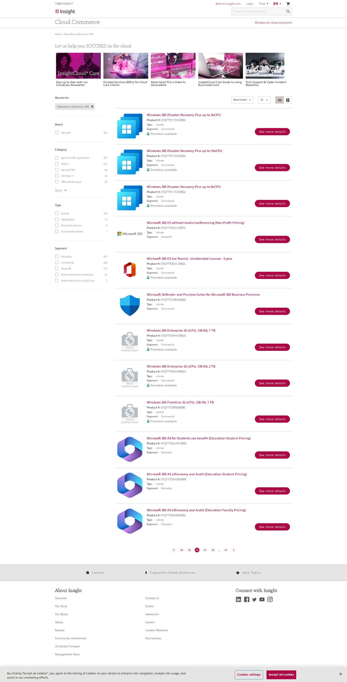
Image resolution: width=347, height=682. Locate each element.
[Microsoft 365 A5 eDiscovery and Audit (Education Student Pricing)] (130, 485)
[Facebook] (247, 599)
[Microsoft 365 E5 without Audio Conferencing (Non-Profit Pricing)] (130, 233)
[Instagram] (271, 599)
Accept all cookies (281, 674)
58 (213, 550)
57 (205, 550)
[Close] (340, 674)
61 (226, 550)
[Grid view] (288, 100)
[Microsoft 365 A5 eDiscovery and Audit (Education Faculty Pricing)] (130, 521)
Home (58, 34)
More (58, 190)
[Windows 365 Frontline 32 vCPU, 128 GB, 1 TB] (130, 413)
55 (189, 550)
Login (249, 3)
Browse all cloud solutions (273, 22)
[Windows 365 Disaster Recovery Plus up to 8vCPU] (130, 197)
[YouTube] (262, 599)
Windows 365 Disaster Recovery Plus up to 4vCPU (184, 115)
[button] (242, 100)
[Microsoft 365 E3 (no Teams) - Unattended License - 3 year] (130, 269)
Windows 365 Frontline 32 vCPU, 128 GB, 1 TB (180, 402)
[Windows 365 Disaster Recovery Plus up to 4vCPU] (130, 125)
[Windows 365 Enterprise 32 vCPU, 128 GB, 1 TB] (130, 341)
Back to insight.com (228, 3)
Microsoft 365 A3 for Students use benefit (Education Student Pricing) (199, 438)
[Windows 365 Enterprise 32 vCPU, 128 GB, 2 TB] (130, 377)
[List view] (280, 100)
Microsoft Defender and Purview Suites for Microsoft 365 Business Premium (203, 294)
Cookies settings (248, 674)
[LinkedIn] (239, 599)
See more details (272, 131)
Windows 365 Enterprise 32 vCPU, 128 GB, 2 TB (181, 366)
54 (181, 550)
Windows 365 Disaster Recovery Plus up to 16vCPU (184, 151)
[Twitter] (255, 599)
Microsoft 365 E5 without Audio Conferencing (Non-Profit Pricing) (195, 222)
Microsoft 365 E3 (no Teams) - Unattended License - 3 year (189, 258)
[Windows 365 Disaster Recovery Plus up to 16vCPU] (130, 161)
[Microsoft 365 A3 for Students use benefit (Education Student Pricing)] (130, 449)
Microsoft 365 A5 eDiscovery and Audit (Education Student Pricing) (197, 474)
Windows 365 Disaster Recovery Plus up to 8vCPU (184, 186)
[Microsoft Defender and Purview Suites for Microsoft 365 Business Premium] (130, 305)
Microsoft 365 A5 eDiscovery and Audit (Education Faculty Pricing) (196, 510)
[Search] (288, 12)
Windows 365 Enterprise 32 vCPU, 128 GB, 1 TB (181, 330)
